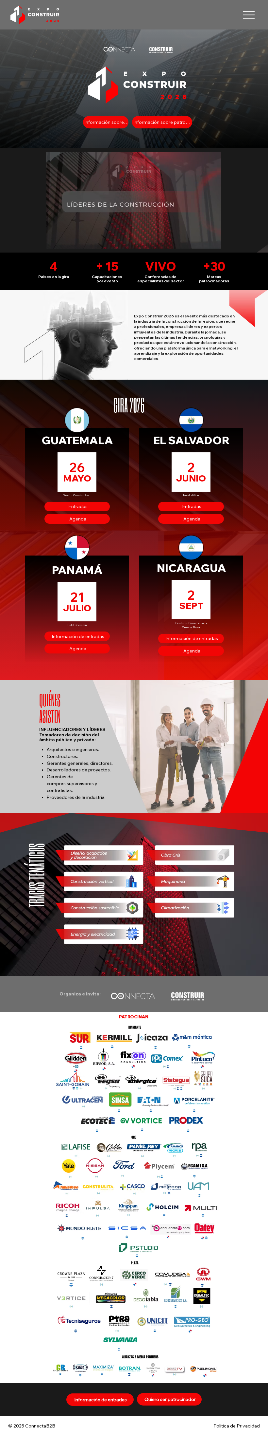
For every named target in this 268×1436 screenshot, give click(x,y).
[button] (210, 241)
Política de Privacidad (236, 1426)
